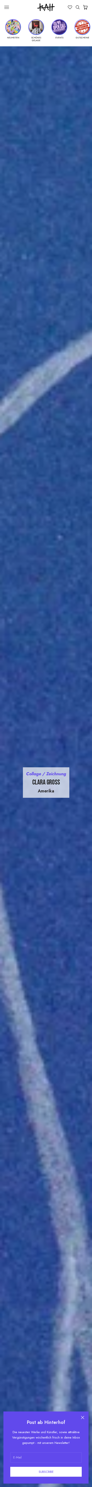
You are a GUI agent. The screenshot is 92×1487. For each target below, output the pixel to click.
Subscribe (46, 1472)
